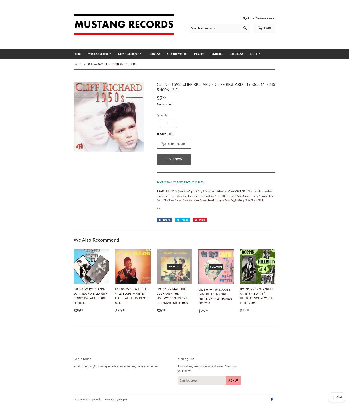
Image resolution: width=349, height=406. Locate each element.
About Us (154, 53)
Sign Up (233, 380)
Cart (267, 28)
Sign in (246, 18)
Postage (199, 53)
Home (77, 53)
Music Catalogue (98, 53)
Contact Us (236, 53)
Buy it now (174, 159)
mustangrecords (91, 399)
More (254, 53)
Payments (217, 53)
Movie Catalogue (129, 53)
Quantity (162, 115)
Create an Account (265, 18)
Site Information (177, 53)
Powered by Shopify (116, 399)
